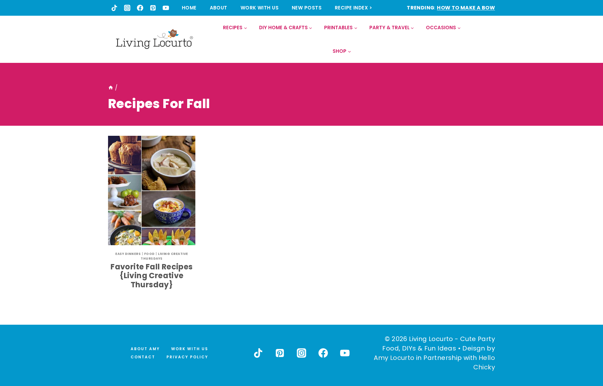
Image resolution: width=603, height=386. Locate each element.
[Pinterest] (153, 8)
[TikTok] (114, 8)
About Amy (145, 348)
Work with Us (260, 7)
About (218, 7)
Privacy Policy (187, 357)
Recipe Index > (353, 7)
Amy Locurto (394, 357)
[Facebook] (140, 8)
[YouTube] (166, 8)
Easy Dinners (128, 253)
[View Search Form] (490, 39)
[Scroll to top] (584, 358)
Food (149, 253)
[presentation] (151, 190)
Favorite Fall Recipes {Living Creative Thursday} (152, 276)
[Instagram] (127, 8)
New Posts (307, 7)
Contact (143, 357)
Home (189, 7)
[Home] (110, 87)
